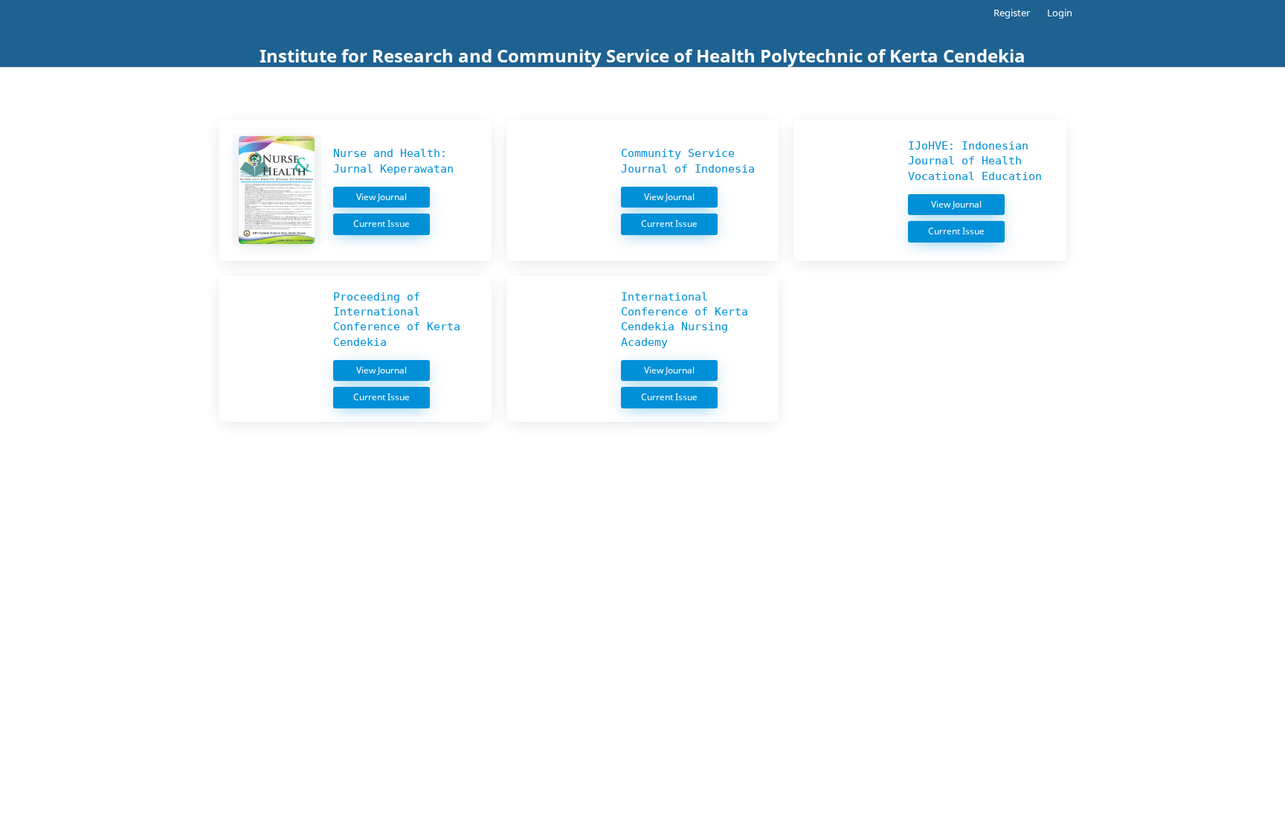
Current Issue (382, 223)
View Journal (382, 196)
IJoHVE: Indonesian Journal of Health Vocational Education (975, 161)
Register (1011, 12)
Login (1059, 12)
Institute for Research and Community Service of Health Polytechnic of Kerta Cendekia (642, 55)
